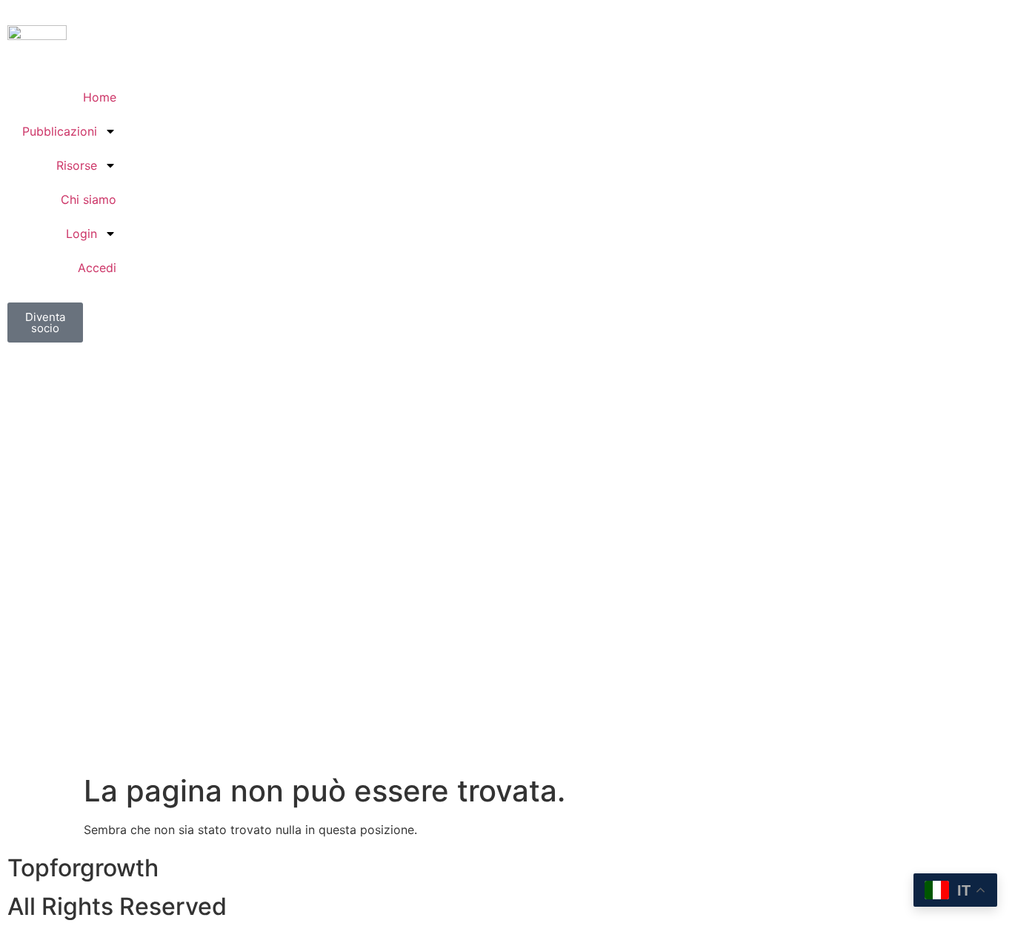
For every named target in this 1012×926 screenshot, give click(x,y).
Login (81, 233)
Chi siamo (88, 199)
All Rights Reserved (117, 906)
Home (99, 97)
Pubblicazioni (59, 131)
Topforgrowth (83, 867)
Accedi (97, 267)
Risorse (76, 165)
